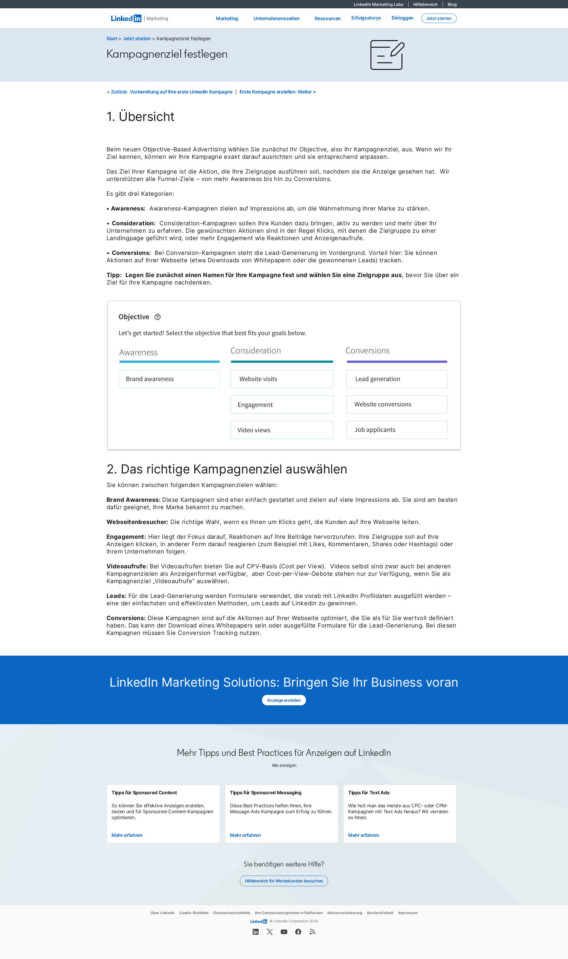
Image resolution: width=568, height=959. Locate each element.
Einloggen (403, 18)
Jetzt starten (137, 38)
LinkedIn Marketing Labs (381, 4)
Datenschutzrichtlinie (231, 913)
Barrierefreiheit (380, 913)
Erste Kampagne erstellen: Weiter (276, 92)
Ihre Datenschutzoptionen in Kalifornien (289, 913)
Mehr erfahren (127, 835)
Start (111, 38)
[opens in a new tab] (255, 934)
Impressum (408, 913)
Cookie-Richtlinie (194, 913)
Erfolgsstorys (366, 18)
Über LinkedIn (163, 913)
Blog (452, 4)
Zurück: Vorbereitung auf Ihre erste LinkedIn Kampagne (172, 92)
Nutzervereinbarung (344, 913)
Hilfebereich (428, 4)
